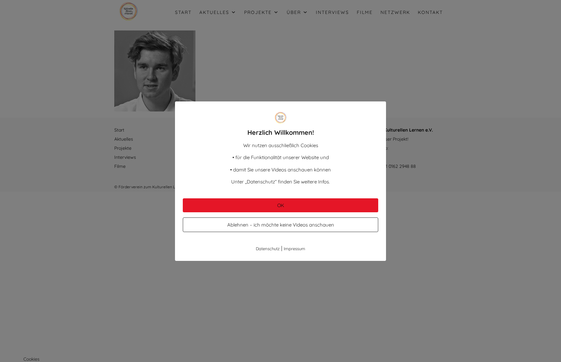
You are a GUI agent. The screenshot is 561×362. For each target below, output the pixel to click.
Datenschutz (268, 248)
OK (280, 205)
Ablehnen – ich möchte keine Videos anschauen (280, 225)
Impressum (294, 248)
